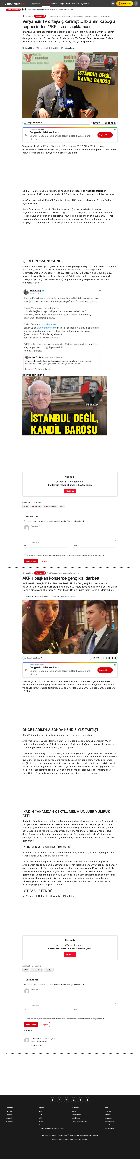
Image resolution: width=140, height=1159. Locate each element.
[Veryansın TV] (13, 3)
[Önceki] (22, 9)
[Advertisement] (70, 172)
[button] (44, 16)
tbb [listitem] (61, 506)
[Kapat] (115, 129)
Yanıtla (34, 1049)
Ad (25, 546)
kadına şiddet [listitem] (37, 970)
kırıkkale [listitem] (49, 970)
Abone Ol (70, 491)
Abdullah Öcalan (95, 191)
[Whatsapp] (87, 1099)
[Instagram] (66, 1099)
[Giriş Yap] (136, 3)
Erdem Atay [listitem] (36, 506)
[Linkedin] (73, 1099)
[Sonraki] (25, 9)
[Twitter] (59, 1099)
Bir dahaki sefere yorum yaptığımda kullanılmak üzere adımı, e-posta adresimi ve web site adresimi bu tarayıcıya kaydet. (65, 555)
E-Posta (75, 546)
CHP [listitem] (26, 506)
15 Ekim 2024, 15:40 (49, 1039)
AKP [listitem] (26, 970)
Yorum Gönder (31, 561)
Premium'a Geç (126, 3)
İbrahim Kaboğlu (91, 149)
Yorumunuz (35, 526)
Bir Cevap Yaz (32, 516)
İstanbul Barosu (46, 149)
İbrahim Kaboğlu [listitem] (50, 506)
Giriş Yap (45, 561)
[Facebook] (52, 1099)
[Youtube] (80, 1099)
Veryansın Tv (29, 146)
